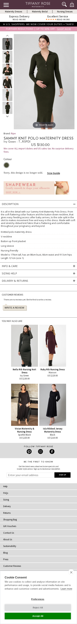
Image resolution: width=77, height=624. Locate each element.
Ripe (13, 133)
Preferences (37, 599)
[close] (71, 572)
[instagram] (40, 451)
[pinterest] (29, 451)
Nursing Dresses (65, 11)
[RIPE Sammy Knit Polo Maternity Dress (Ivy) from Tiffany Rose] (7, 44)
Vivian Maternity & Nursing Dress (24, 430)
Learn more (66, 588)
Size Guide (53, 173)
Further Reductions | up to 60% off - (38, 28)
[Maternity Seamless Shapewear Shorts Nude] (37, 195)
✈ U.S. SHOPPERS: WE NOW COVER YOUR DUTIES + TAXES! (38, 24)
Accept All (37, 616)
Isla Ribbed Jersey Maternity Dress (52, 430)
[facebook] (51, 451)
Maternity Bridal (40, 11)
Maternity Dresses (13, 11)
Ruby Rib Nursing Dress (52, 369)
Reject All (38, 607)
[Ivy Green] (6, 165)
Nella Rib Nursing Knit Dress (24, 371)
